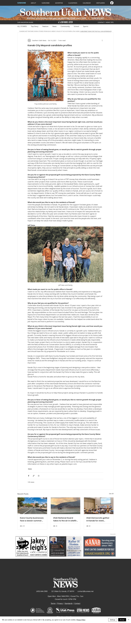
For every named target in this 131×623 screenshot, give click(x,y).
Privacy (60, 603)
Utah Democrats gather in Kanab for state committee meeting (97, 519)
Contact (77, 603)
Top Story (34, 26)
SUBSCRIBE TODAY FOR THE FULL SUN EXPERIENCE (95, 31)
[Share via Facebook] (29, 476)
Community (65, 26)
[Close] (128, 619)
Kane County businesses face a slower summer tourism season (32, 519)
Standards (69, 603)
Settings (112, 620)
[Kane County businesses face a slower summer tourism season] (32, 505)
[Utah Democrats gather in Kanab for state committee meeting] (98, 505)
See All (111, 494)
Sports (85, 26)
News (54, 26)
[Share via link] (34, 476)
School (76, 26)
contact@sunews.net (85, 591)
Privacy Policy (80, 620)
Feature (45, 26)
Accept (122, 620)
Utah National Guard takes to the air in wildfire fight (65, 519)
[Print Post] (39, 476)
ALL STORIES (22, 26)
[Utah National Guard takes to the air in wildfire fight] (65, 505)
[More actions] (102, 40)
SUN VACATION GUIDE (25, 22)
